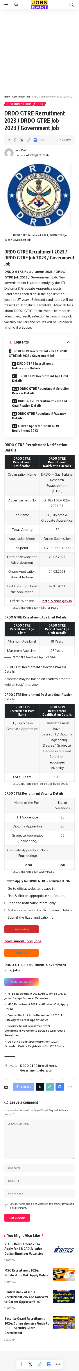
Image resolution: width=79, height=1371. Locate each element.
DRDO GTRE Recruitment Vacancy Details (39, 416)
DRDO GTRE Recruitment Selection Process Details (41, 391)
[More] (42, 139)
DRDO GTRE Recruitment (24, 965)
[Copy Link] (28, 139)
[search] (71, 4)
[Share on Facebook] (15, 139)
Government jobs (32, 1070)
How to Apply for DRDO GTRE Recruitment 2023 (36, 428)
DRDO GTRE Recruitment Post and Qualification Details (39, 403)
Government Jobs (21, 96)
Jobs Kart (21, 150)
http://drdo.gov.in (57, 601)
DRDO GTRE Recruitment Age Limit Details (40, 378)
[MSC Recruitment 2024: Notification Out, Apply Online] (64, 1274)
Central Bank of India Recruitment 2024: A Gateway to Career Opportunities (26, 1297)
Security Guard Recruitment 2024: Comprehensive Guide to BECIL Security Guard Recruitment (34, 1030)
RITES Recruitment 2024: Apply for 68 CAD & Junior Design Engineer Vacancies (23, 1249)
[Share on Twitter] (22, 139)
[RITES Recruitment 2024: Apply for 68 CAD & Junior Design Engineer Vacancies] (64, 1248)
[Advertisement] (39, 50)
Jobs (40, 104)
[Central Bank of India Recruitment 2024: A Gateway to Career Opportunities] (64, 1296)
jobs (16, 970)
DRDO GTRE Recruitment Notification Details (32, 366)
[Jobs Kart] (39, 4)
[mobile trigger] (8, 4)
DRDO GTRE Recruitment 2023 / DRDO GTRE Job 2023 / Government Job (38, 353)
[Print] (35, 139)
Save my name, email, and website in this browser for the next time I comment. (42, 1205)
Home (7, 96)
